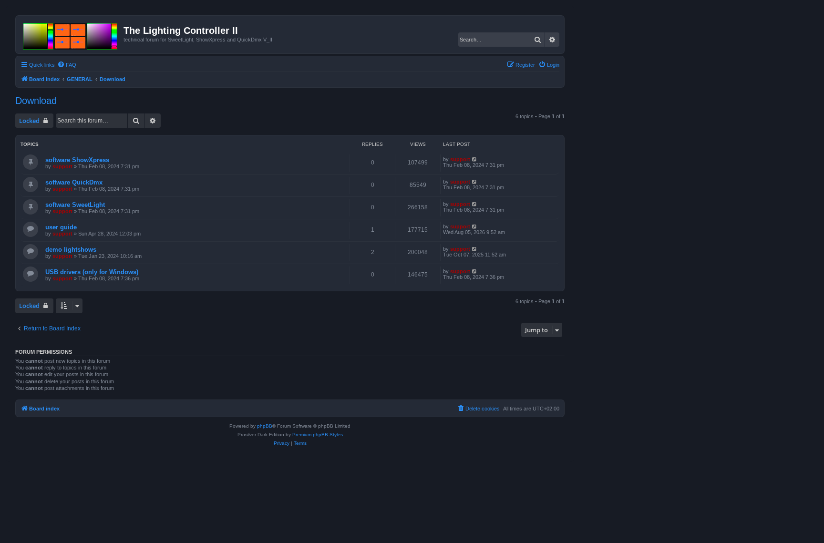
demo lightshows (70, 249)
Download (36, 100)
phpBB (264, 426)
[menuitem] (66, 65)
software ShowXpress (77, 160)
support (62, 166)
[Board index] (71, 34)
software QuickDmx (74, 182)
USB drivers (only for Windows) (91, 272)
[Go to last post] (475, 159)
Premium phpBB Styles (317, 434)
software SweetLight (75, 204)
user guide (61, 227)
